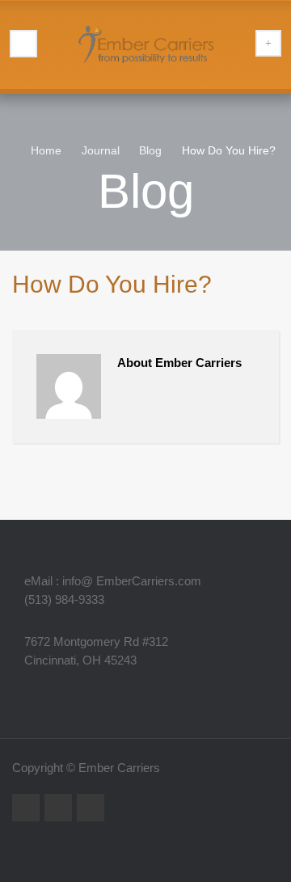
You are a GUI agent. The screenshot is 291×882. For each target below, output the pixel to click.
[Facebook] (90, 807)
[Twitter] (58, 807)
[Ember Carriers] (145, 44)
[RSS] (26, 807)
